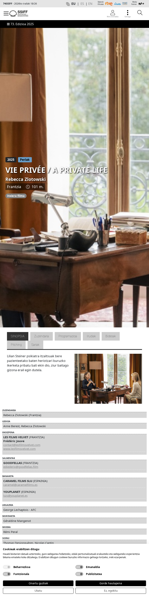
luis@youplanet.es (15, 495)
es (82, 4)
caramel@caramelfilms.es (20, 485)
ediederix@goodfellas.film (20, 467)
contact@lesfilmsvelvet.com (21, 445)
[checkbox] (7, 567)
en (90, 4)
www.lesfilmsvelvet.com (19, 449)
